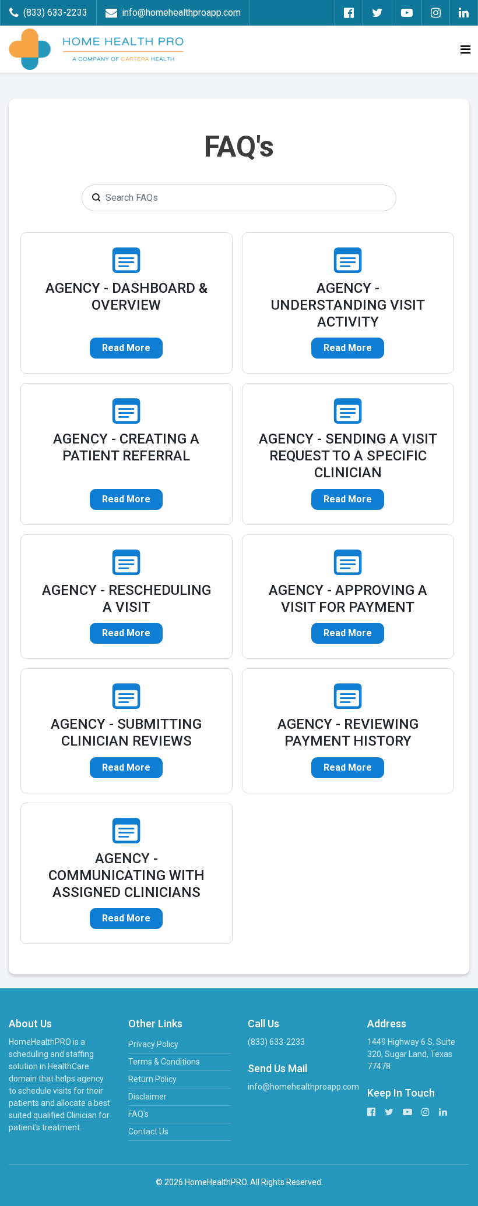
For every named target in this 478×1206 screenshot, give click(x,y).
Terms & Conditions (164, 1061)
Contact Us (148, 1131)
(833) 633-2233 (276, 1042)
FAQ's (138, 1114)
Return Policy (152, 1079)
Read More (126, 347)
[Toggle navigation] (465, 49)
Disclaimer (147, 1096)
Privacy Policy (153, 1044)
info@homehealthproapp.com (303, 1086)
